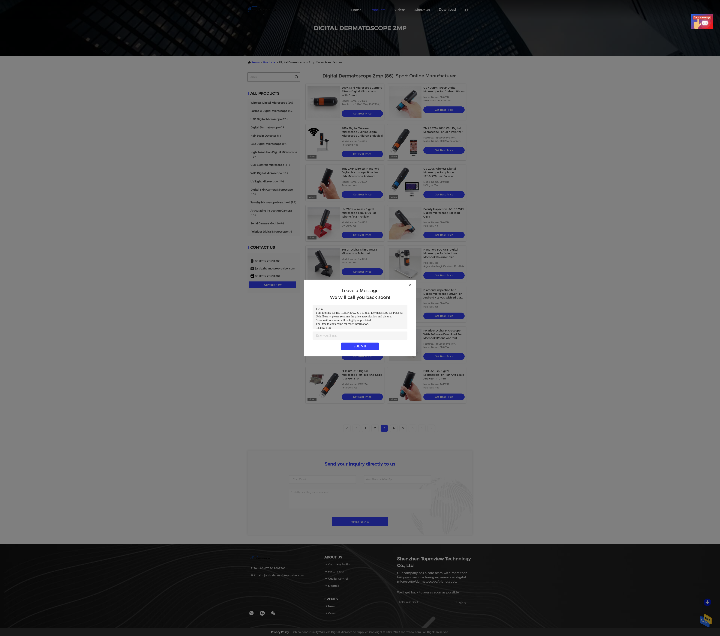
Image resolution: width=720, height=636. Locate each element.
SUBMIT (360, 346)
